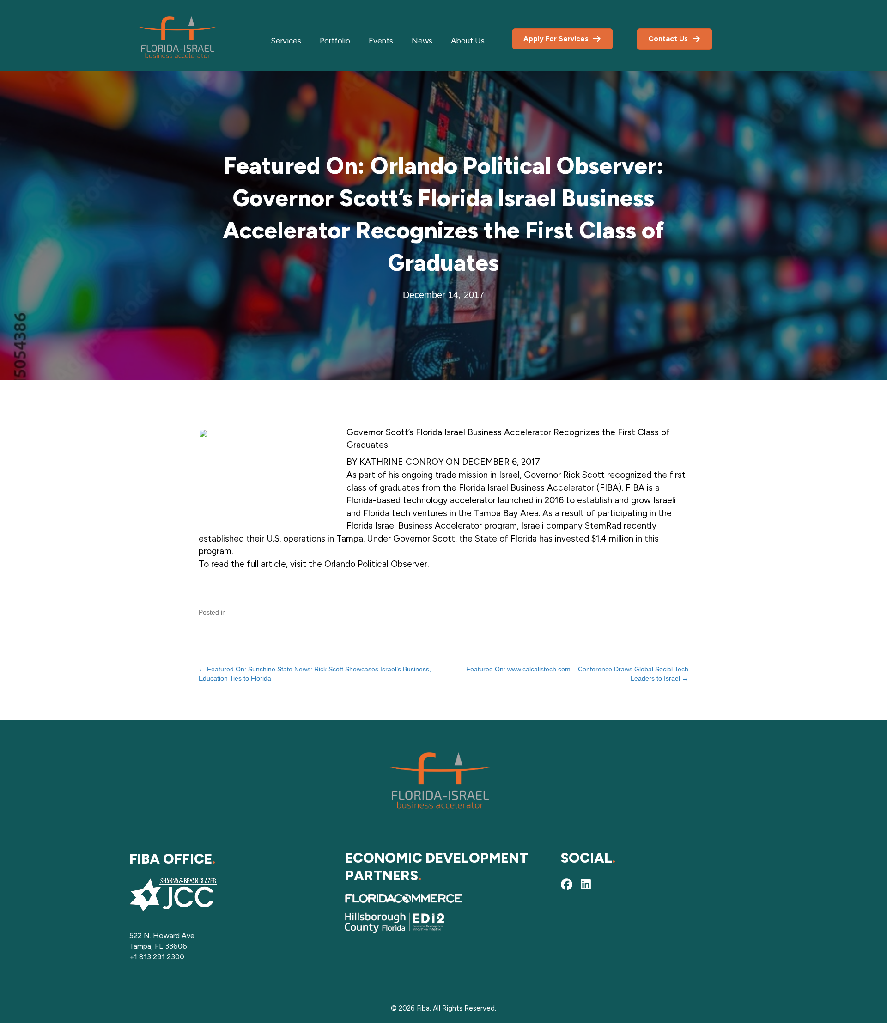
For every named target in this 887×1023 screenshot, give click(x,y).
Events (381, 40)
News (422, 40)
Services (286, 40)
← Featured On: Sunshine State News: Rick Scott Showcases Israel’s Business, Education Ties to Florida (315, 673)
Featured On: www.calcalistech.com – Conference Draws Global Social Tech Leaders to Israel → (577, 673)
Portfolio (335, 40)
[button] (566, 884)
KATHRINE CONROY (401, 462)
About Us (468, 40)
